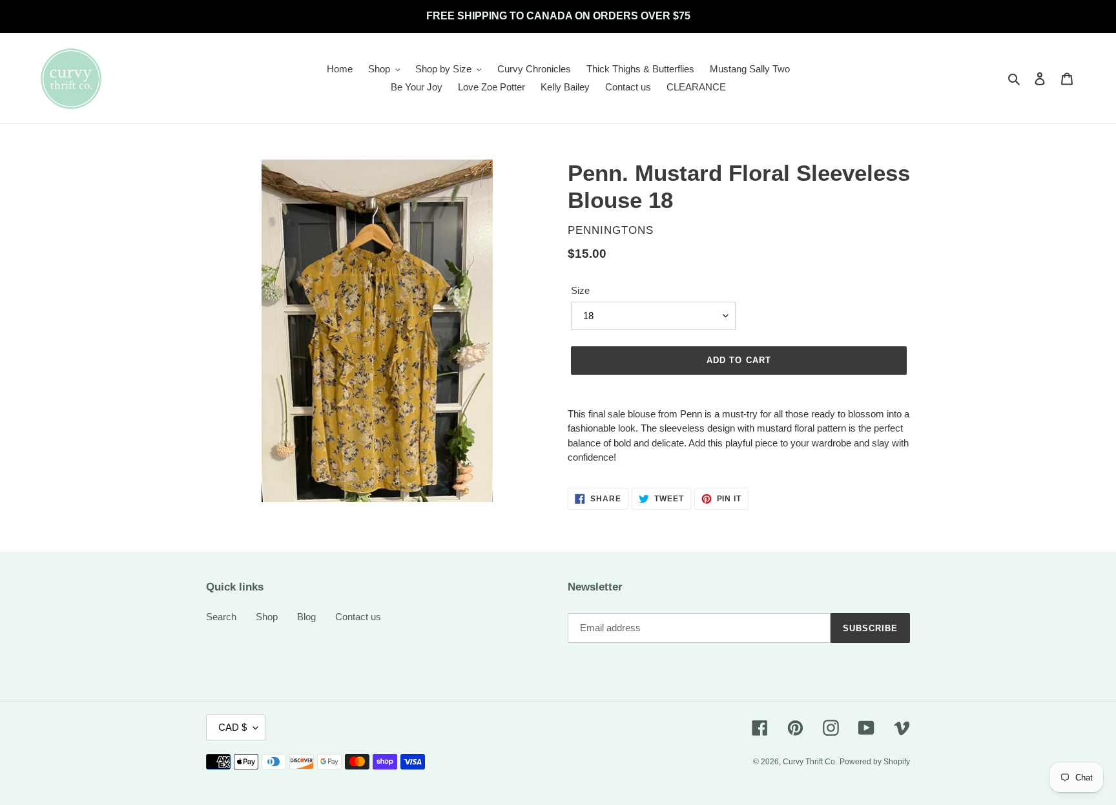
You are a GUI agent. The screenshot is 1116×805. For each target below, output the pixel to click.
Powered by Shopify (875, 761)
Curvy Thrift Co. (810, 761)
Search (221, 616)
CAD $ (232, 727)
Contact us (358, 616)
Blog (306, 616)
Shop (267, 616)
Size (580, 290)
